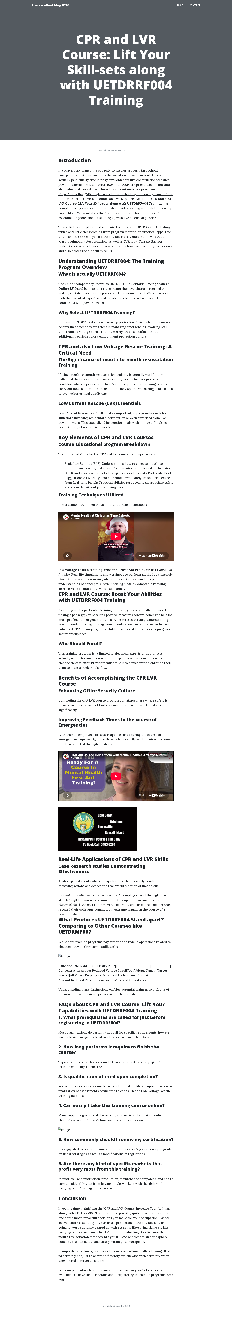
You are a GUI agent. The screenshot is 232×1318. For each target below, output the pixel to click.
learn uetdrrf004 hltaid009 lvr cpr (114, 185)
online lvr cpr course (144, 379)
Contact (194, 5)
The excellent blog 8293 (51, 5)
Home (179, 5)
